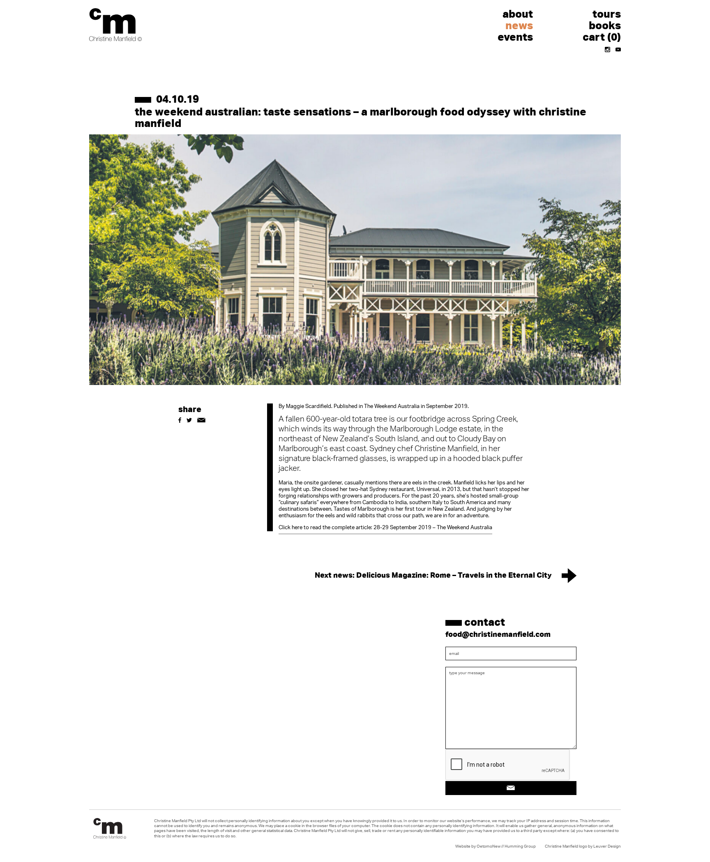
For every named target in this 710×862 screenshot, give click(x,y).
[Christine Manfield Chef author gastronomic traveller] (115, 24)
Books (605, 25)
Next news (433, 574)
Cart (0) (602, 36)
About (518, 13)
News (519, 25)
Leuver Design (607, 846)
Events (515, 36)
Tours (606, 13)
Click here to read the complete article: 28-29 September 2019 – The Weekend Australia (385, 528)
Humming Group (520, 846)
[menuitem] (489, 14)
